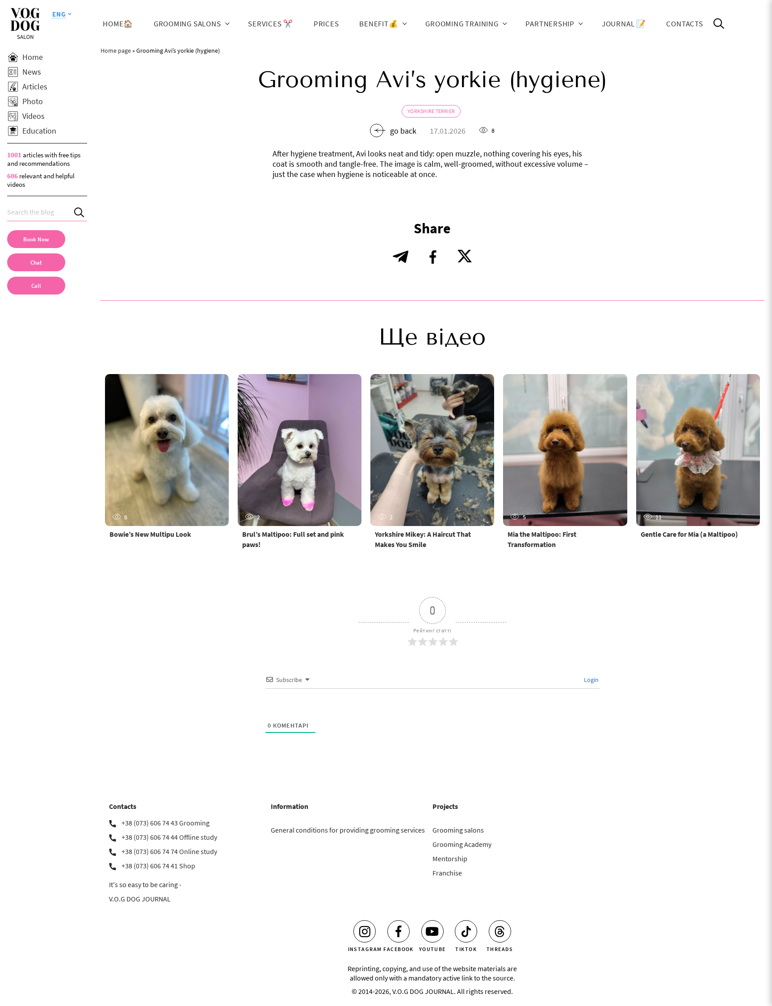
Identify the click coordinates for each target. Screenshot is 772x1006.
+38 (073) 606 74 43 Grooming (166, 822)
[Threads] (500, 931)
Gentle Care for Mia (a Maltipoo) (689, 534)
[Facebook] (398, 931)
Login (591, 680)
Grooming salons (187, 23)
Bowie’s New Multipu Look (150, 534)
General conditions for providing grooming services (348, 829)
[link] (36, 286)
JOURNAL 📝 (624, 23)
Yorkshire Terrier (431, 111)
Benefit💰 (378, 23)
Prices (326, 23)
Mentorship (449, 858)
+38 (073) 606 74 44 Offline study (169, 837)
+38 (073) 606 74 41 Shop (158, 865)
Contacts (684, 23)
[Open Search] (718, 23)
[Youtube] (432, 931)
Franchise (447, 872)
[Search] (80, 212)
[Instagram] (364, 931)
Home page (116, 50)
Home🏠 (118, 23)
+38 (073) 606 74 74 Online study (169, 851)
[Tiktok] (466, 931)
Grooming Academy (461, 844)
